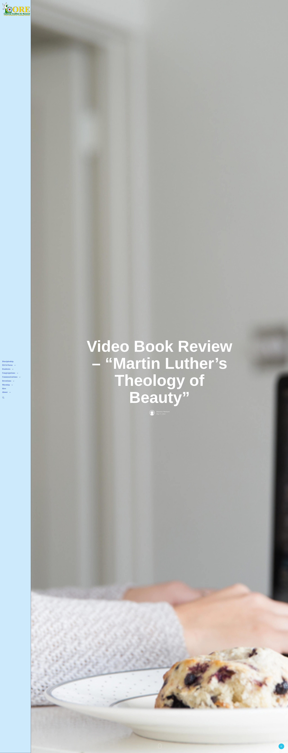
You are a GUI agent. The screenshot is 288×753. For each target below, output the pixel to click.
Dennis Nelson (163, 412)
